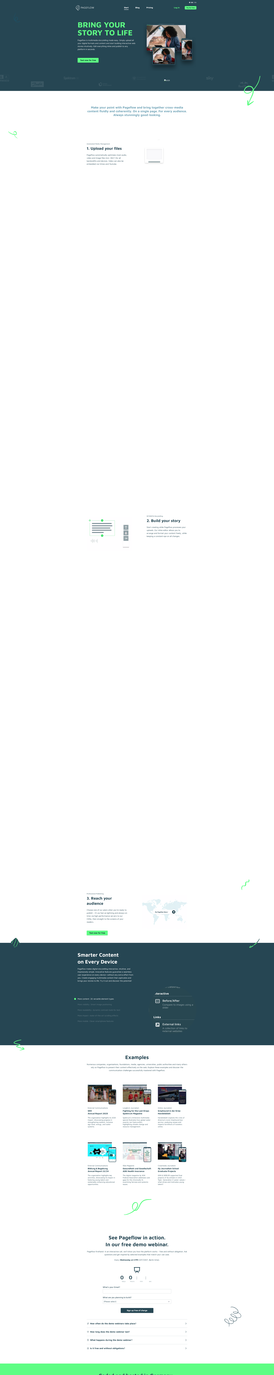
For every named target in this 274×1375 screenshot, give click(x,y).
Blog (137, 7)
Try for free (190, 8)
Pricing (149, 7)
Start (126, 7)
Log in (177, 7)
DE (192, 2)
